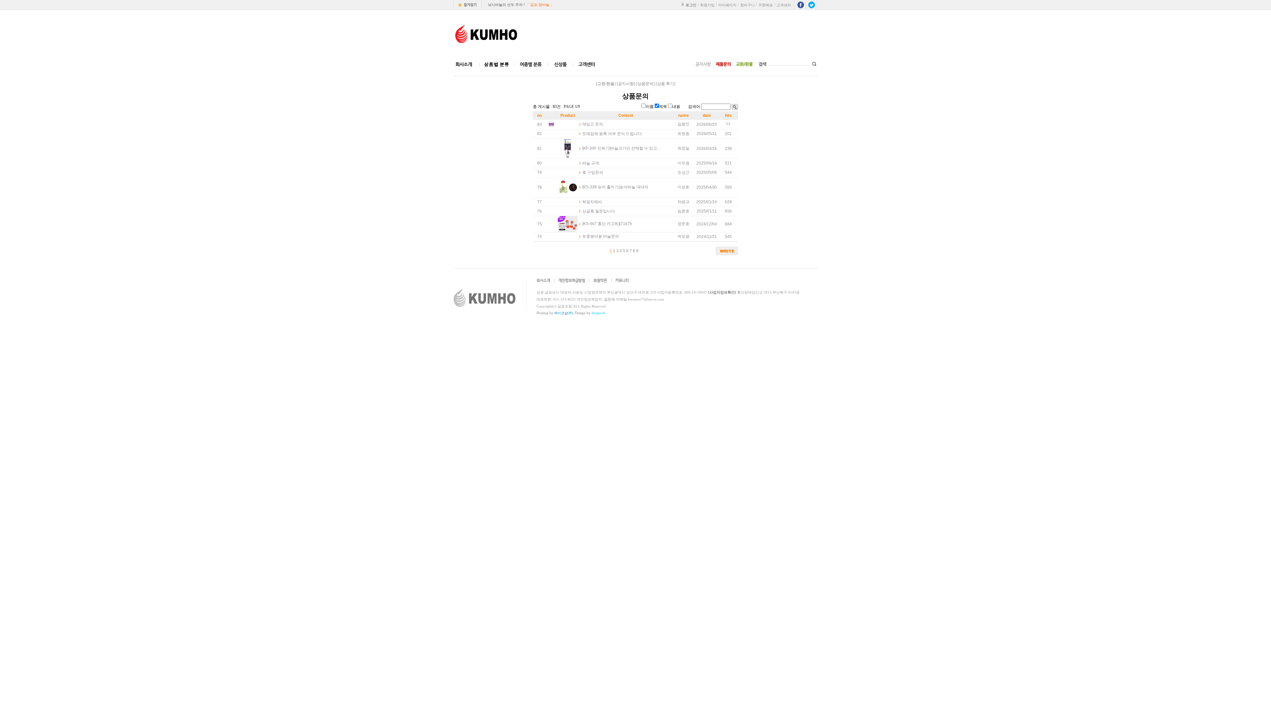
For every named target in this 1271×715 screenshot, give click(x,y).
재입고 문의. (593, 124)
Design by (590, 313)
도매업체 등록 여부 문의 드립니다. (612, 133)
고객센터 (784, 5)
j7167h (626, 223)
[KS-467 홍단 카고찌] (601, 223)
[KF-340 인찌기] (596, 148)
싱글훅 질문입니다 (598, 211)
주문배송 (765, 5)
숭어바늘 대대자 (634, 187)
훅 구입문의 (592, 172)
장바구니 (747, 5)
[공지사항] (626, 83)
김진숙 (609, 299)
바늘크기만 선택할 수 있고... (635, 148)
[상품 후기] (665, 83)
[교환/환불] (606, 83)
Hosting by (555, 313)
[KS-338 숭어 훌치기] (601, 187)
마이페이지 (727, 5)
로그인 (690, 5)
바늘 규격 (590, 163)
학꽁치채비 (592, 202)
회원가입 (707, 5)
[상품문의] (645, 83)
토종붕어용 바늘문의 (600, 236)
